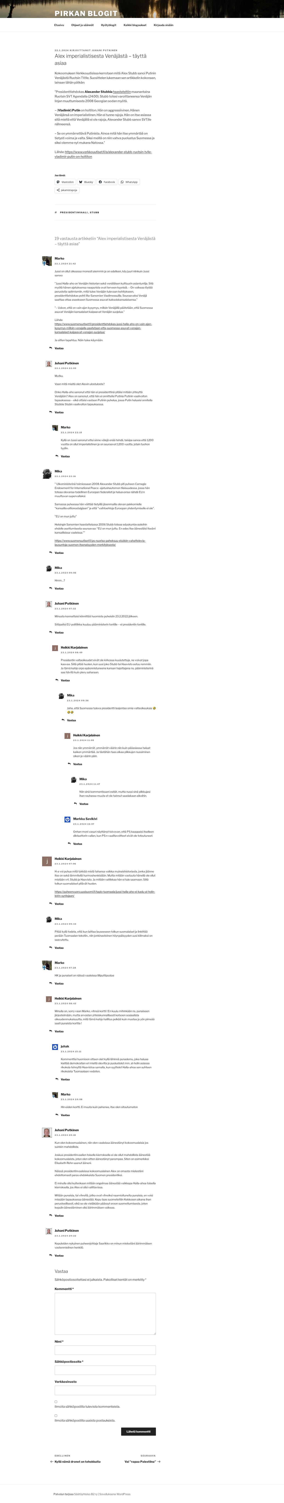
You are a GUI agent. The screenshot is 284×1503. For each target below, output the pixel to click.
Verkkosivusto (66, 1382)
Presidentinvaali (74, 212)
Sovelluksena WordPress (114, 1494)
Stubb (94, 212)
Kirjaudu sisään (163, 25)
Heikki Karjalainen (74, 647)
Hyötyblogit (108, 25)
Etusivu (59, 25)
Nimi (59, 1341)
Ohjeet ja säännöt (82, 25)
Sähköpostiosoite (69, 1361)
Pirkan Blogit (86, 13)
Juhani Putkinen (104, 50)
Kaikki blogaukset (135, 25)
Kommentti (64, 1289)
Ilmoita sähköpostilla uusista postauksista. (85, 1420)
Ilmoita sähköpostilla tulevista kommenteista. (87, 1406)
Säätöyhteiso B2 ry (85, 1494)
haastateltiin (122, 92)
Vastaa (59, 348)
